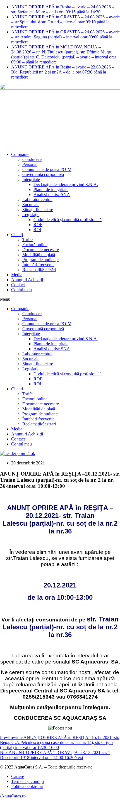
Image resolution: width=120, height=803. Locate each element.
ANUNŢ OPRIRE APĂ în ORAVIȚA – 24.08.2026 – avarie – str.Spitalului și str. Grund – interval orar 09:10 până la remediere (65, 21)
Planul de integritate (50, 189)
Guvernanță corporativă (43, 174)
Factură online (34, 244)
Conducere (32, 159)
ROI (37, 229)
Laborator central (37, 199)
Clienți (17, 234)
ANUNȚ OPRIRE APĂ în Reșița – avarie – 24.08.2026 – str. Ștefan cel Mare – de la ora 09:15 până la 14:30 (62, 9)
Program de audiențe (40, 259)
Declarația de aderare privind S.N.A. (65, 184)
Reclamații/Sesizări (39, 269)
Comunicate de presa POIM (46, 169)
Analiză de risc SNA (51, 194)
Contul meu (21, 289)
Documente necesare (40, 249)
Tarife (27, 239)
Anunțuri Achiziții (27, 279)
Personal (29, 164)
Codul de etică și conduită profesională (67, 219)
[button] (60, 299)
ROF (37, 224)
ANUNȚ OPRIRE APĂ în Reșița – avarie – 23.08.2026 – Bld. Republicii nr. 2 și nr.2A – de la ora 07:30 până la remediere (62, 72)
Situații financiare (37, 209)
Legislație (30, 214)
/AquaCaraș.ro (13, 796)
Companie (20, 154)
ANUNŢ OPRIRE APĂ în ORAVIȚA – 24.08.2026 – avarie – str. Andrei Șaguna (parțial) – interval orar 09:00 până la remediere (65, 37)
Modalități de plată (38, 254)
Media (16, 274)
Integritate (31, 179)
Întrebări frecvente (38, 264)
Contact (18, 284)
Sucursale (30, 204)
